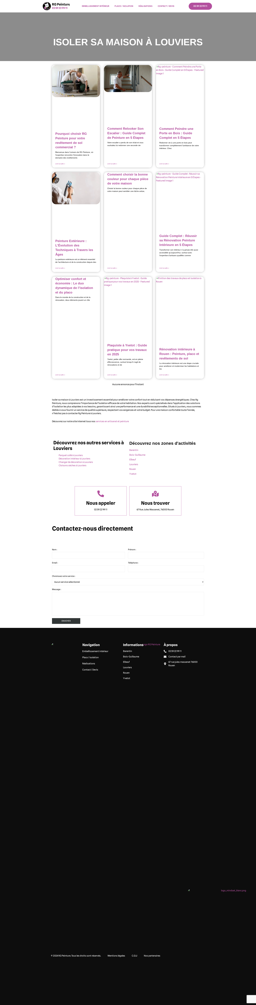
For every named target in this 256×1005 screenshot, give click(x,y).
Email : (55, 563)
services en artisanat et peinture (112, 421)
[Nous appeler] (100, 493)
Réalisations (145, 6)
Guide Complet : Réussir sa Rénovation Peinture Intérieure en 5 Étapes (178, 240)
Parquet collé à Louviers (71, 455)
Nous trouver (155, 503)
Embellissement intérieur (95, 6)
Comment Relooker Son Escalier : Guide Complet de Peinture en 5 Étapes (126, 133)
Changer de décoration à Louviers (76, 462)
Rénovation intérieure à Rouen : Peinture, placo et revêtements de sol (179, 353)
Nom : (54, 549)
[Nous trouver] (155, 493)
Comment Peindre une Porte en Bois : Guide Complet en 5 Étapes (176, 133)
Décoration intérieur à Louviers (74, 458)
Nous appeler (100, 503)
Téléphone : (133, 563)
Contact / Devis (166, 6)
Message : (56, 589)
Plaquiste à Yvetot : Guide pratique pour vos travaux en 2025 (127, 349)
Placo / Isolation (124, 6)
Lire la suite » (60, 164)
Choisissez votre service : (63, 576)
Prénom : (132, 549)
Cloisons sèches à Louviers (72, 465)
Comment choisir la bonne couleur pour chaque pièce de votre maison (127, 179)
